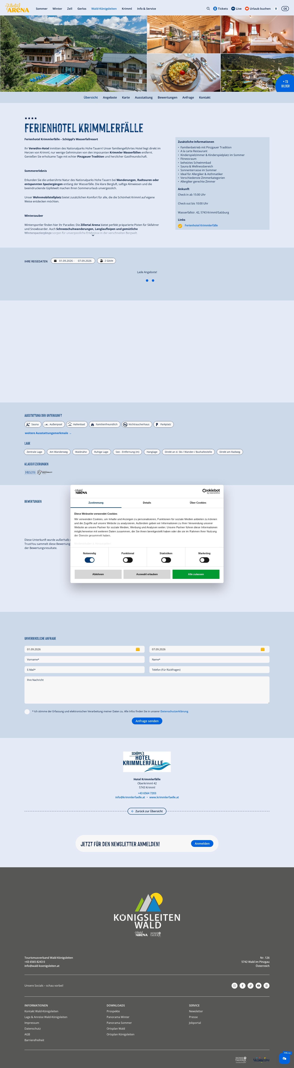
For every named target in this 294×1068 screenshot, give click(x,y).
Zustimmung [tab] (96, 502)
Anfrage (188, 97)
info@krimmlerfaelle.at (130, 1008)
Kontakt (204, 97)
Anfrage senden (147, 932)
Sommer (41, 8)
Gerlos (81, 8)
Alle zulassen (196, 574)
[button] (93, 234)
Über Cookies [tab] (198, 502)
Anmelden (202, 1055)
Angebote (110, 97)
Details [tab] (147, 502)
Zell (69, 8)
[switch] (128, 560)
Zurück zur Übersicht (149, 1022)
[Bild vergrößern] (73, 53)
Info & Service (146, 8)
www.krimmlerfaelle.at (164, 1008)
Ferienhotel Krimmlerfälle (201, 225)
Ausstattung (144, 97)
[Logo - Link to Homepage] (17, 7)
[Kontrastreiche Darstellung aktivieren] (276, 9)
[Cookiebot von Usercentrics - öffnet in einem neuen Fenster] (205, 491)
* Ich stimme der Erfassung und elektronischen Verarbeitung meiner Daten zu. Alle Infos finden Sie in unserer (110, 922)
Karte (126, 97)
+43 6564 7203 (147, 1004)
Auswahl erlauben (147, 574)
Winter (57, 8)
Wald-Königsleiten (104, 8)
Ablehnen (98, 574)
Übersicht (91, 97)
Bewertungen (167, 97)
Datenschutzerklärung (174, 922)
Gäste (109, 260)
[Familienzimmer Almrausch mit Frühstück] (71, 313)
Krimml (127, 8)
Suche (208, 8)
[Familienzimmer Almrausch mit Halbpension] (71, 421)
